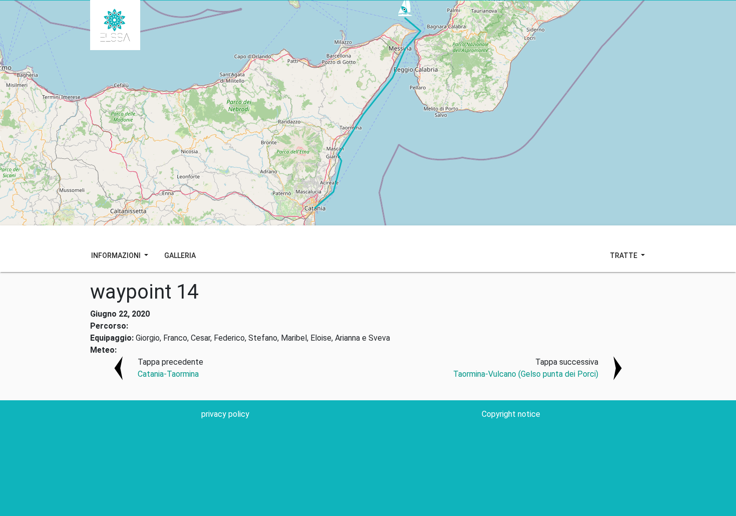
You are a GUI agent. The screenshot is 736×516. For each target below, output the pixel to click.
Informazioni (116, 255)
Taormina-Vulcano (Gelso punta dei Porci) (525, 374)
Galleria (180, 255)
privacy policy (225, 414)
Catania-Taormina (168, 374)
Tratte (624, 255)
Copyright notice (511, 414)
